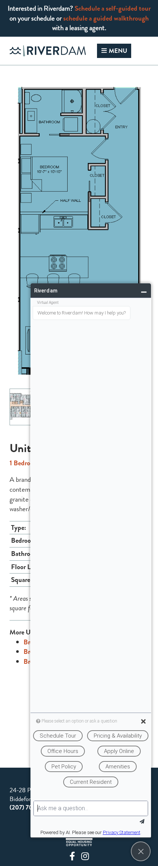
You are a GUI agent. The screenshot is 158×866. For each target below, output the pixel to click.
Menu (118, 51)
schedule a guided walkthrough (106, 18)
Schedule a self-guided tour (113, 8)
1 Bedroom (24, 463)
